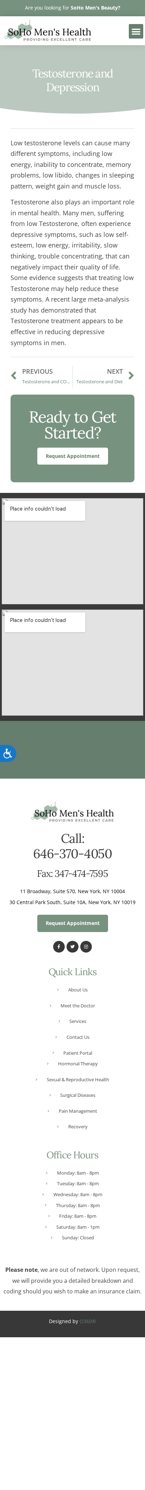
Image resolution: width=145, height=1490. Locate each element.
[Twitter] (72, 947)
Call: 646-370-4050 (72, 846)
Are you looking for (72, 7)
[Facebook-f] (59, 947)
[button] (136, 31)
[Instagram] (86, 947)
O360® (88, 1321)
